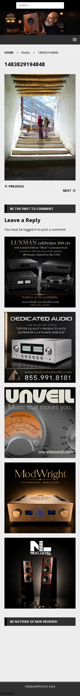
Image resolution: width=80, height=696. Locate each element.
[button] (74, 39)
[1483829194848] (40, 178)
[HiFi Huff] (40, 32)
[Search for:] (40, 5)
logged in (30, 229)
